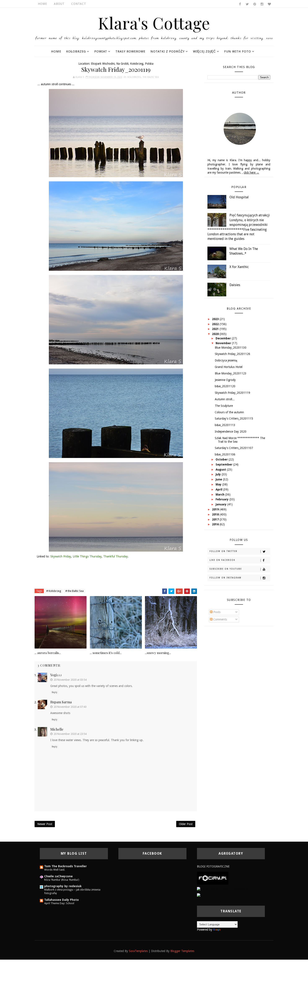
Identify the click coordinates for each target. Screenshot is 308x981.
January (221, 504)
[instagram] (262, 4)
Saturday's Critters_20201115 (234, 418)
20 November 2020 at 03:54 (70, 679)
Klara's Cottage (154, 22)
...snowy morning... (158, 653)
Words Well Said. (54, 869)
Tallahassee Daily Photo (61, 899)
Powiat (100, 51)
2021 (216, 329)
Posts (216, 612)
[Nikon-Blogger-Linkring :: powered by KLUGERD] (230, 895)
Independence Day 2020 (230, 431)
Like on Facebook (222, 560)
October (222, 459)
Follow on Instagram (225, 578)
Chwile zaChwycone (58, 876)
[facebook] (240, 4)
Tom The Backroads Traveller (65, 866)
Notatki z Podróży (167, 51)
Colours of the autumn (229, 412)
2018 (216, 514)
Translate (227, 929)
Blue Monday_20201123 (230, 373)
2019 (216, 509)
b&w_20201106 (225, 454)
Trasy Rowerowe (130, 51)
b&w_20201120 (225, 386)
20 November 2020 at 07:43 (70, 706)
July (219, 474)
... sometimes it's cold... (106, 653)
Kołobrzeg (76, 51)
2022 (216, 324)
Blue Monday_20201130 (230, 347)
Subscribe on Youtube (226, 569)
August (221, 469)
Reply (54, 692)
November (224, 343)
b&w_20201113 (225, 425)
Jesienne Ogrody (225, 380)
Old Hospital (239, 197)
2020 (216, 334)
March (220, 494)
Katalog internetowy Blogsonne (217, 901)
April (219, 489)
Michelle (56, 729)
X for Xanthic (239, 267)
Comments (219, 619)
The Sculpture (224, 405)
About (59, 3)
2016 (216, 524)
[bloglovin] (269, 4)
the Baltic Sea (151, 77)
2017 (216, 519)
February (222, 499)
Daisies (234, 285)
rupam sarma (61, 702)
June (219, 479)
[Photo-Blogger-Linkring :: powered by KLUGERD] (230, 888)
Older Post (186, 824)
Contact (78, 3)
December (224, 338)
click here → (251, 172)
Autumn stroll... (225, 399)
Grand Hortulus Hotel (228, 367)
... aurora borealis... (48, 653)
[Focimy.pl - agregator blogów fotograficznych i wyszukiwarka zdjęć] (212, 878)
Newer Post (44, 824)
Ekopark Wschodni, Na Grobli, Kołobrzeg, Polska (122, 63)
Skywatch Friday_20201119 (232, 392)
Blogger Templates (182, 951)
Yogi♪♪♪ (56, 675)
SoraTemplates (138, 951)
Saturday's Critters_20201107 (234, 448)
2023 (216, 319)
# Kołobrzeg (53, 591)
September (224, 464)
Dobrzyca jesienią (226, 360)
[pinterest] (254, 4)
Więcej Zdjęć (204, 51)
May (219, 484)
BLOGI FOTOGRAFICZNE (213, 866)
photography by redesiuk (63, 886)
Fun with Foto (237, 51)
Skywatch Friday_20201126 (232, 354)
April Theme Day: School (59, 903)
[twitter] (247, 4)
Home (42, 3)
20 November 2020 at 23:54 (70, 733)
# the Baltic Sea (74, 591)
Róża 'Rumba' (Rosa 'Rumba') (61, 879)
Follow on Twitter (223, 551)
